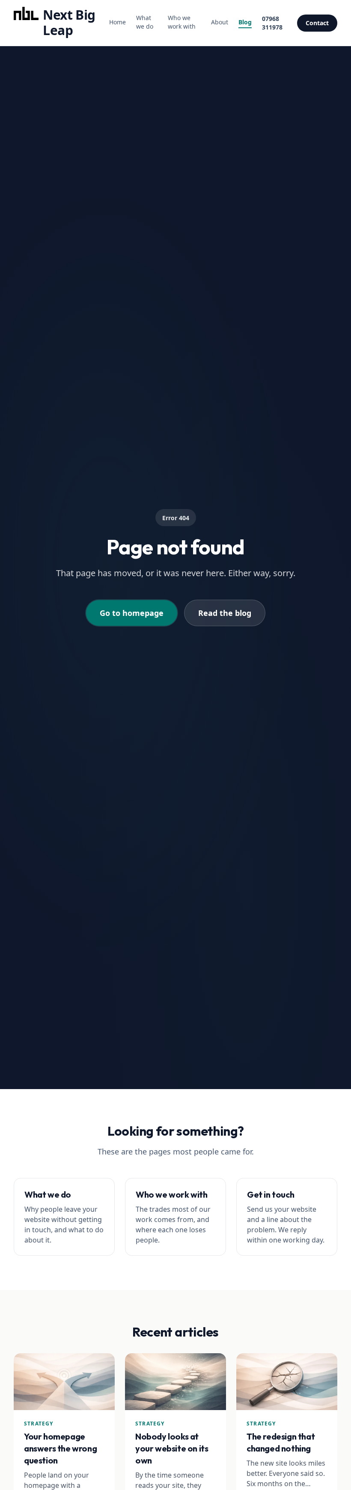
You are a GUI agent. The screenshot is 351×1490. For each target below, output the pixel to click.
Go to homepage (132, 613)
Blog (245, 22)
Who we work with (182, 22)
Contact (317, 23)
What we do (144, 22)
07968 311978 (272, 23)
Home (117, 22)
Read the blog (224, 613)
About (219, 22)
